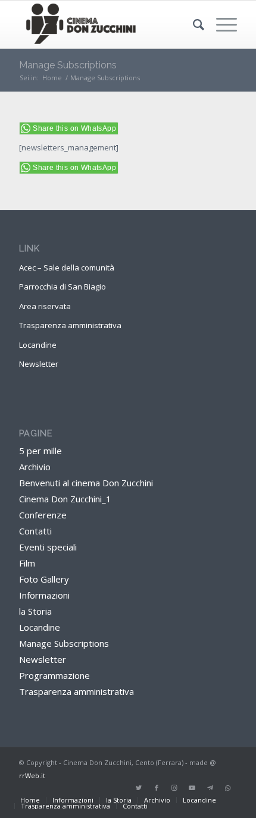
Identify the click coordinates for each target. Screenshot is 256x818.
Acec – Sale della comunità (66, 267)
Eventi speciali (48, 547)
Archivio (35, 467)
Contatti (35, 531)
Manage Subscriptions (68, 65)
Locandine (38, 344)
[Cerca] (192, 24)
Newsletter (38, 363)
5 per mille (40, 451)
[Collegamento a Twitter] (139, 788)
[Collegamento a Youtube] (192, 788)
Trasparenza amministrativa (70, 325)
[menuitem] (192, 24)
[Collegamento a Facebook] (157, 788)
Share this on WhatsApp (74, 128)
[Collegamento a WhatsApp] (228, 788)
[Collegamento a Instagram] (174, 788)
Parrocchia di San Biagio (62, 286)
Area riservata (45, 306)
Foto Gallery (44, 579)
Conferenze (43, 515)
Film (27, 563)
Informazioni (44, 595)
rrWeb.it (32, 775)
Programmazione (54, 675)
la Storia (35, 611)
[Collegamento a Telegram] (210, 788)
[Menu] (220, 24)
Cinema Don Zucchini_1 (65, 499)
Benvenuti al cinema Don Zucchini (86, 483)
